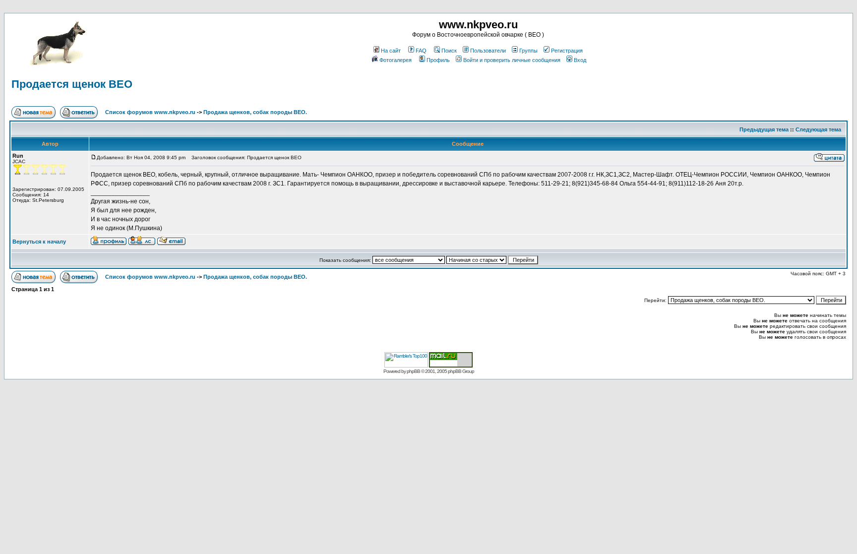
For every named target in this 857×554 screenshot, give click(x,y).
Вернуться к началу (39, 242)
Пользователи (488, 51)
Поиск (449, 51)
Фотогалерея (395, 60)
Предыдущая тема (764, 129)
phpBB (413, 371)
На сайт (391, 51)
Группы (528, 51)
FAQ (421, 51)
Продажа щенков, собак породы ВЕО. (255, 112)
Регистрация (567, 51)
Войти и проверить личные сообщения (511, 60)
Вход (580, 60)
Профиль (438, 60)
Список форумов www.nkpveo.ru (150, 112)
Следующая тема (818, 129)
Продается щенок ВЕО (71, 84)
